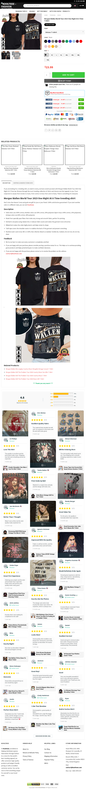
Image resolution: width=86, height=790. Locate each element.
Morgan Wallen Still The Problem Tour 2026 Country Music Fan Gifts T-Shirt (29, 372)
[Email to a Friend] (52, 130)
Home (46, 15)
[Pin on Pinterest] (56, 130)
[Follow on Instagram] (76, 1)
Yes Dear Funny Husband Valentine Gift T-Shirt (11, 169)
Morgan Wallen (73, 125)
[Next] (38, 31)
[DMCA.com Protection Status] (33, 784)
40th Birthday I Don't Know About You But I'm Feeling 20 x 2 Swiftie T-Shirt (45, 616)
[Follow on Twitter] (78, 1)
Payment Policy (49, 760)
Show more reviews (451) (43, 736)
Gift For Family (42, 11)
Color (46, 37)
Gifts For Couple (55, 11)
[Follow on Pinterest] (82, 1)
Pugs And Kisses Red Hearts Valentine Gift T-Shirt (75, 169)
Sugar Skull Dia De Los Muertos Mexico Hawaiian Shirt (72, 728)
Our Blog (47, 749)
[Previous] (4, 31)
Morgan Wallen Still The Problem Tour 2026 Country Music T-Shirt (26, 376)
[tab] (6, 183)
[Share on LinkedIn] (59, 130)
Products (66, 11)
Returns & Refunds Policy (31, 753)
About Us (26, 749)
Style (46, 28)
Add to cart (68, 75)
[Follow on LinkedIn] (83, 1)
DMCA (46, 763)
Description (6, 183)
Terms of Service (28, 760)
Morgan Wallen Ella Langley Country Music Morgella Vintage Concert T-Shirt (29, 369)
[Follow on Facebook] (74, 1)
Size (45, 50)
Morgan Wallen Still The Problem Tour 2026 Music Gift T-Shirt (25, 379)
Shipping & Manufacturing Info (23, 183)
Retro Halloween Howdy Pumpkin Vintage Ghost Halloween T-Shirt (54, 170)
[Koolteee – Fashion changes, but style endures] (9, 6)
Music (59, 15)
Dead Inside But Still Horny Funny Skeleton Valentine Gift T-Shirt (32, 170)
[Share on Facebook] (46, 130)
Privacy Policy (27, 756)
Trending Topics (21, 11)
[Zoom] (4, 47)
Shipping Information (51, 756)
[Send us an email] (80, 1)
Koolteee (31, 205)
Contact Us (47, 753)
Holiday (32, 11)
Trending (52, 15)
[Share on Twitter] (49, 130)
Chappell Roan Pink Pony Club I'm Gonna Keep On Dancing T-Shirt (16, 595)
